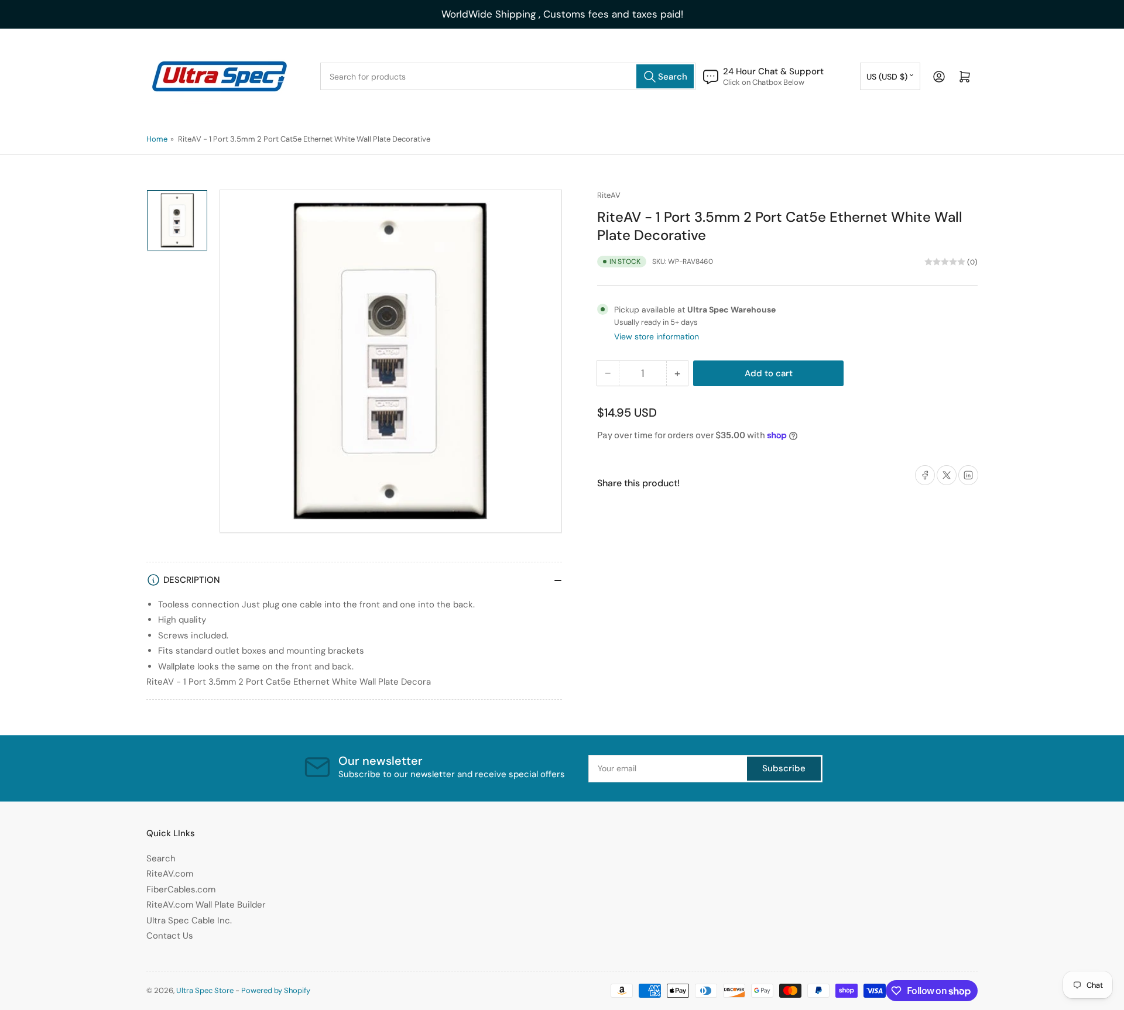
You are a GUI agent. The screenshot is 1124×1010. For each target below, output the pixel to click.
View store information (656, 336)
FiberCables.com (180, 889)
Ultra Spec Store (205, 990)
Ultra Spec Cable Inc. (189, 920)
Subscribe (784, 768)
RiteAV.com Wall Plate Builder (206, 905)
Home (156, 139)
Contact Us (169, 936)
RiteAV (609, 195)
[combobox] (507, 76)
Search (161, 858)
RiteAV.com (169, 874)
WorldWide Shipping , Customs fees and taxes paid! (562, 14)
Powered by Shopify (275, 990)
